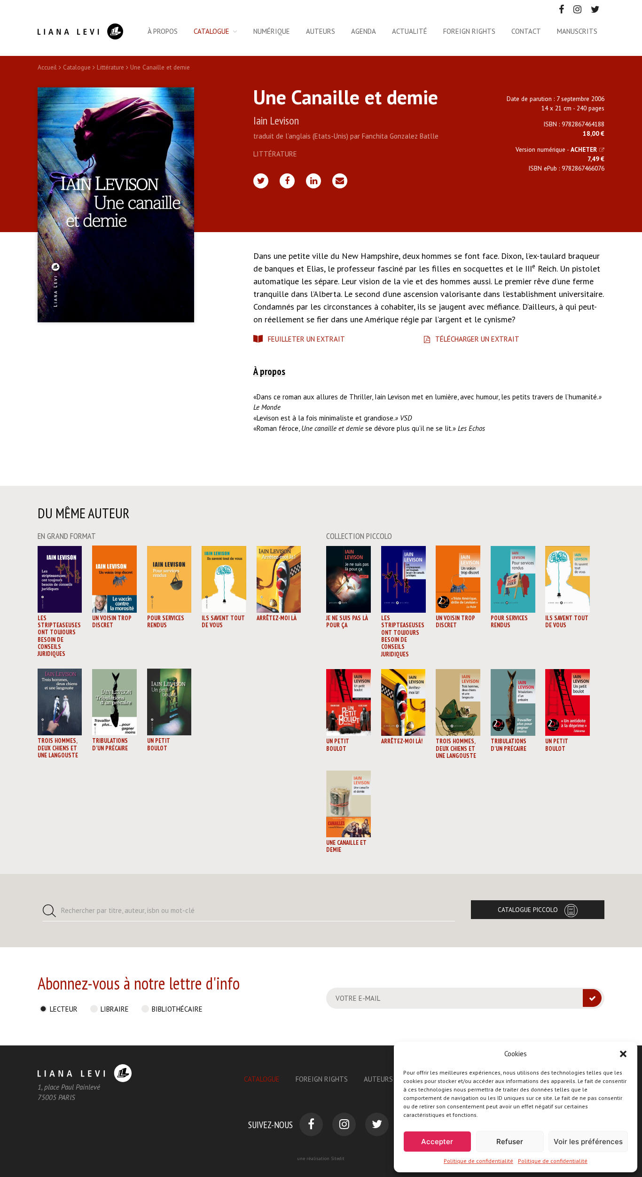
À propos (163, 31)
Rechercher (128, 910)
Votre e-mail (358, 998)
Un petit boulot (158, 744)
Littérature (110, 67)
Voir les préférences (588, 1141)
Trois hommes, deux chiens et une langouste (58, 748)
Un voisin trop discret (112, 621)
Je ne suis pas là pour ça (347, 621)
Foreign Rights (322, 1079)
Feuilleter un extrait (306, 339)
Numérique (271, 31)
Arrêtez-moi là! (402, 741)
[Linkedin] (313, 180)
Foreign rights (469, 31)
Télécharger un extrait (477, 339)
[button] (623, 1054)
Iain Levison (276, 120)
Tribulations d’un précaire (110, 744)
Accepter (437, 1141)
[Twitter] (260, 180)
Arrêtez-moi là (277, 618)
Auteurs (320, 31)
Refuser (509, 1141)
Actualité (409, 31)
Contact (526, 31)
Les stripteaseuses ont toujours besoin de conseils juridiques (59, 636)
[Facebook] (287, 180)
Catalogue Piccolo (528, 909)
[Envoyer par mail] (339, 180)
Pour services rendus (165, 621)
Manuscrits (577, 31)
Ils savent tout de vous (223, 621)
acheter (584, 149)
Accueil (47, 67)
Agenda (363, 31)
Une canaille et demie (346, 846)
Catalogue (211, 31)
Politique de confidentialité (478, 1160)
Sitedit (337, 1158)
